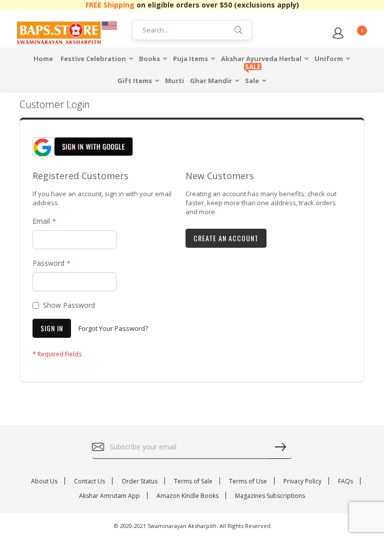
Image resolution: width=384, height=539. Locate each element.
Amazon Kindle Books (187, 495)
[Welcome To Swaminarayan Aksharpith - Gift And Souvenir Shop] (67, 32)
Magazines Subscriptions (270, 495)
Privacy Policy (303, 481)
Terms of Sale (193, 481)
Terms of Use (248, 481)
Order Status (140, 481)
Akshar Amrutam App (109, 495)
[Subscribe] (280, 447)
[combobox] (192, 30)
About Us (44, 481)
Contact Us (89, 481)
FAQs (345, 481)
